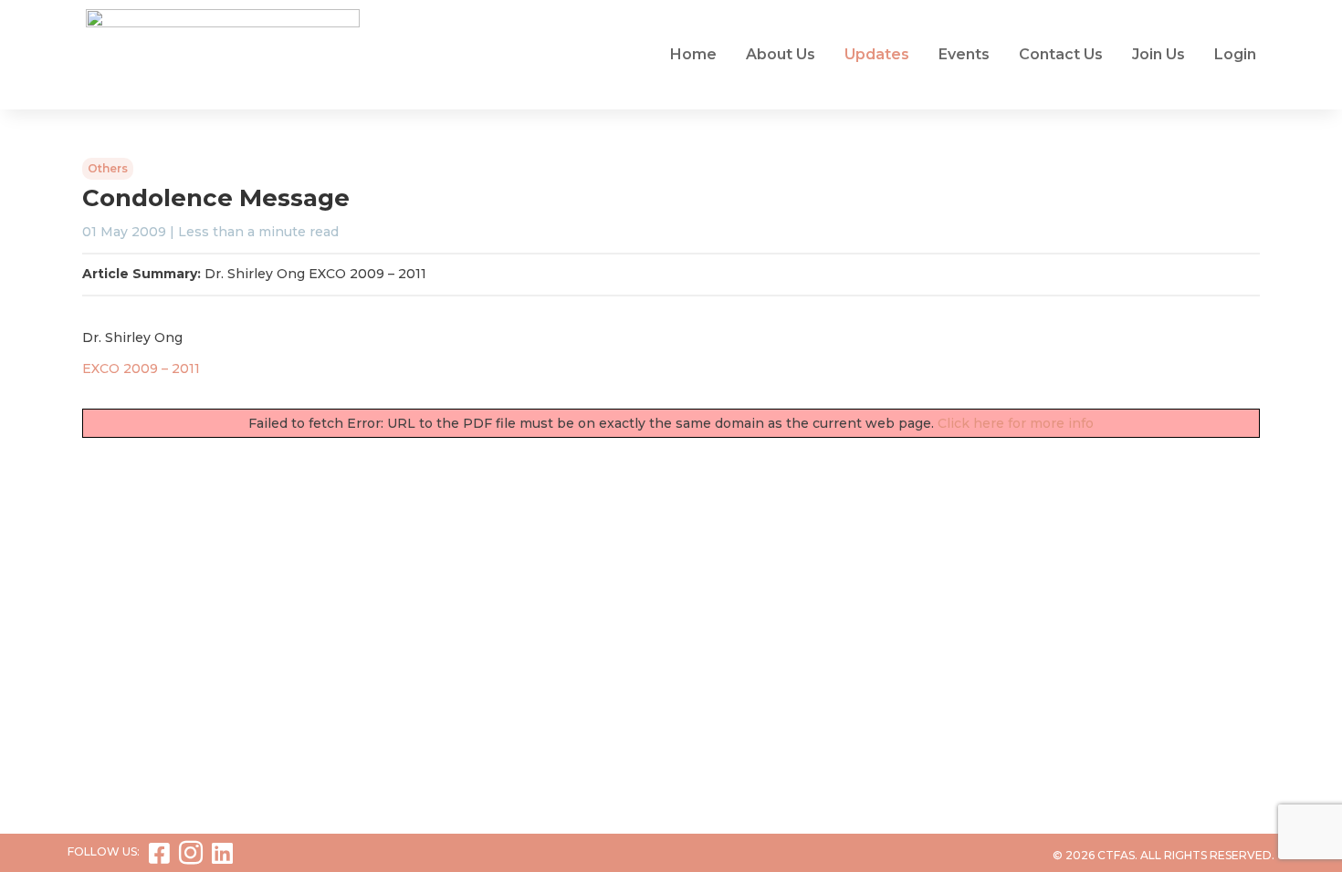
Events (964, 54)
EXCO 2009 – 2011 (141, 368)
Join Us (1158, 54)
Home (693, 54)
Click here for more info (1016, 423)
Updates (876, 54)
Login (1235, 54)
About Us (780, 54)
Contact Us (1061, 54)
